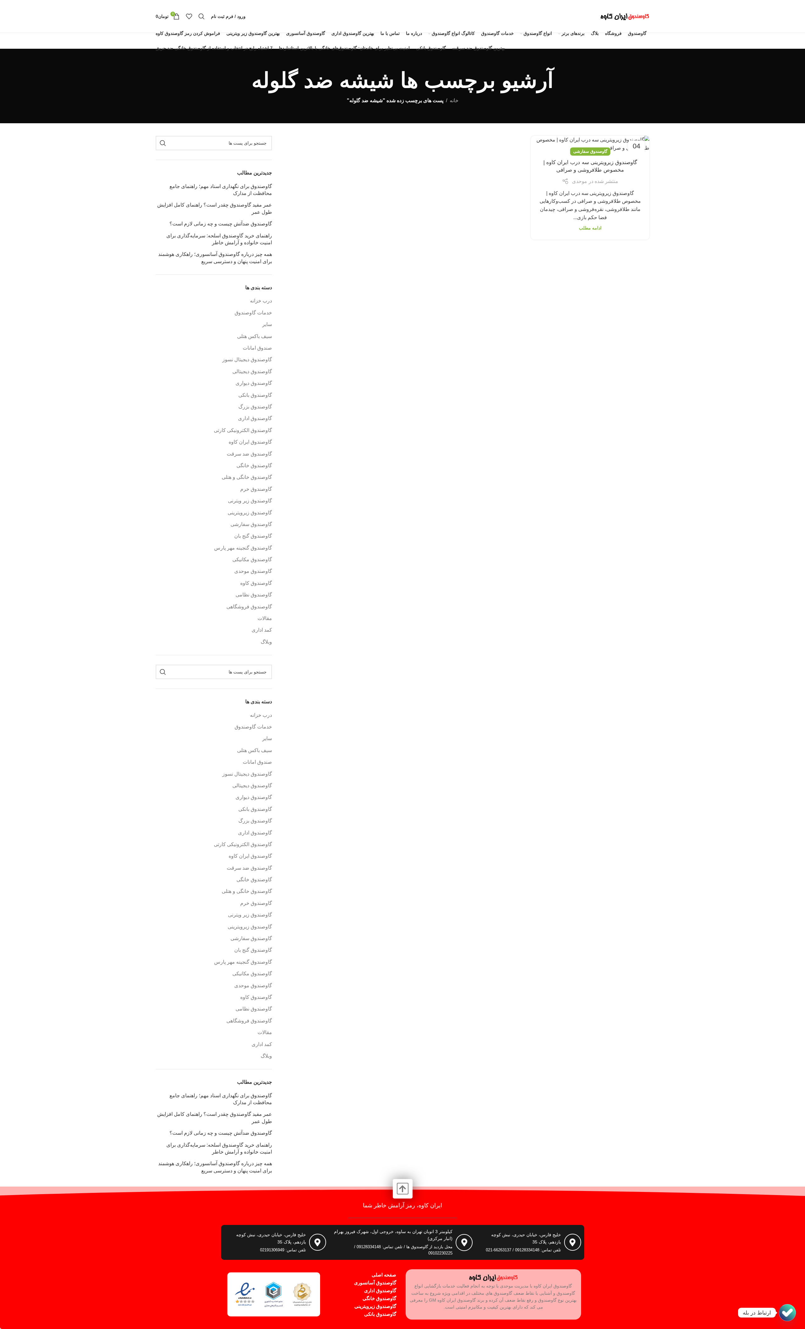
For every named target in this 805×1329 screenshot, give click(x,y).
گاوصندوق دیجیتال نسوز (247, 359)
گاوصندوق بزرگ (255, 406)
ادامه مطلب (590, 227)
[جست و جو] (201, 16)
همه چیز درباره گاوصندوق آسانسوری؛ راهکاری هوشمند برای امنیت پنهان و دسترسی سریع (215, 258)
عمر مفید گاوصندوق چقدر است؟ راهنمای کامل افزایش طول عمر (214, 208)
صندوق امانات (257, 348)
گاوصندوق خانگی (254, 465)
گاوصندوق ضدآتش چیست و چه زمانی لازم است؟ (220, 223)
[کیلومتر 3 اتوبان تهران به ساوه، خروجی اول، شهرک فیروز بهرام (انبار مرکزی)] (464, 1242)
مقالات (265, 618)
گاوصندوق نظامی (254, 594)
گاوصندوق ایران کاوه (250, 442)
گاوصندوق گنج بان (253, 536)
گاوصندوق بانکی (255, 395)
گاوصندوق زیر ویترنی (250, 500)
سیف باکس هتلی (254, 336)
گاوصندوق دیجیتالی (252, 371)
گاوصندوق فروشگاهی (249, 606)
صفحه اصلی (384, 1274)
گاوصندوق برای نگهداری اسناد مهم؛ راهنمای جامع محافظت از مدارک (220, 190)
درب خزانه (261, 300)
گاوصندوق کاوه (256, 583)
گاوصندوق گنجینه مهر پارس (243, 548)
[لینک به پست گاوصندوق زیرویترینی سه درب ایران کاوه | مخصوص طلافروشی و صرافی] (590, 144)
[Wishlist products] (189, 16)
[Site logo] (624, 16)
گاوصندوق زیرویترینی (250, 512)
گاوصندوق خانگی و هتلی (247, 477)
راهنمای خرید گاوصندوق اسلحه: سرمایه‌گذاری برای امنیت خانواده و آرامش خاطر (219, 239)
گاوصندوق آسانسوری (375, 1282)
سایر (267, 324)
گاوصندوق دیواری (254, 383)
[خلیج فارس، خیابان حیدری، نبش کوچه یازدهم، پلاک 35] (572, 1242)
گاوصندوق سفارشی (590, 151)
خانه (454, 100)
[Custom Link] (787, 1312)
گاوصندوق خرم (256, 489)
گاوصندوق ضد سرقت (249, 454)
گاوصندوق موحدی (253, 571)
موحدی (579, 181)
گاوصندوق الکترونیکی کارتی (243, 430)
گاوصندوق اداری (255, 418)
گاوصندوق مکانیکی (252, 559)
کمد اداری (262, 630)
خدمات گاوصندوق (253, 312)
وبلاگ (266, 642)
